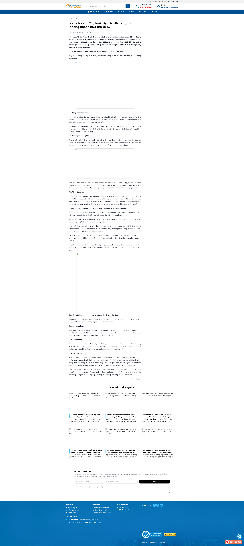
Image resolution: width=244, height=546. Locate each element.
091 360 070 (75, 522)
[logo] (73, 6)
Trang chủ (72, 18)
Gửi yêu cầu (154, 481)
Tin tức (79, 18)
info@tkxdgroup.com (97, 522)
